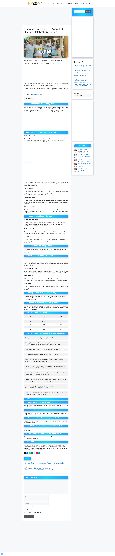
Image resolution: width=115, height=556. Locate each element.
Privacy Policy (62, 554)
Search (88, 11)
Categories (76, 93)
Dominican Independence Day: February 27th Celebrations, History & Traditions (81, 75)
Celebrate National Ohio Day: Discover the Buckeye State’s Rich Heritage (82, 70)
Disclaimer (79, 554)
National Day (59, 3)
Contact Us (88, 554)
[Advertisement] (46, 16)
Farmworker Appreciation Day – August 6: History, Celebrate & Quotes (39, 469)
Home (53, 3)
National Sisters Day (36, 94)
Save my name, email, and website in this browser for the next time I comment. (44, 506)
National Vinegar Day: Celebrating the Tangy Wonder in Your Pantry (81, 151)
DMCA (83, 554)
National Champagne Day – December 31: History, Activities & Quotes (82, 165)
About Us (56, 554)
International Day (68, 3)
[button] (89, 3)
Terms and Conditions (71, 554)
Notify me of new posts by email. (33, 512)
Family (36, 379)
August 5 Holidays (29, 467)
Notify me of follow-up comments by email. (35, 509)
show (32, 98)
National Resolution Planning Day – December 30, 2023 (82, 170)
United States (84, 3)
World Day (76, 3)
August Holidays (36, 467)
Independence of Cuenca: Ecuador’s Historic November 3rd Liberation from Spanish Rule (82, 80)
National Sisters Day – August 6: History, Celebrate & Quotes (37, 468)
